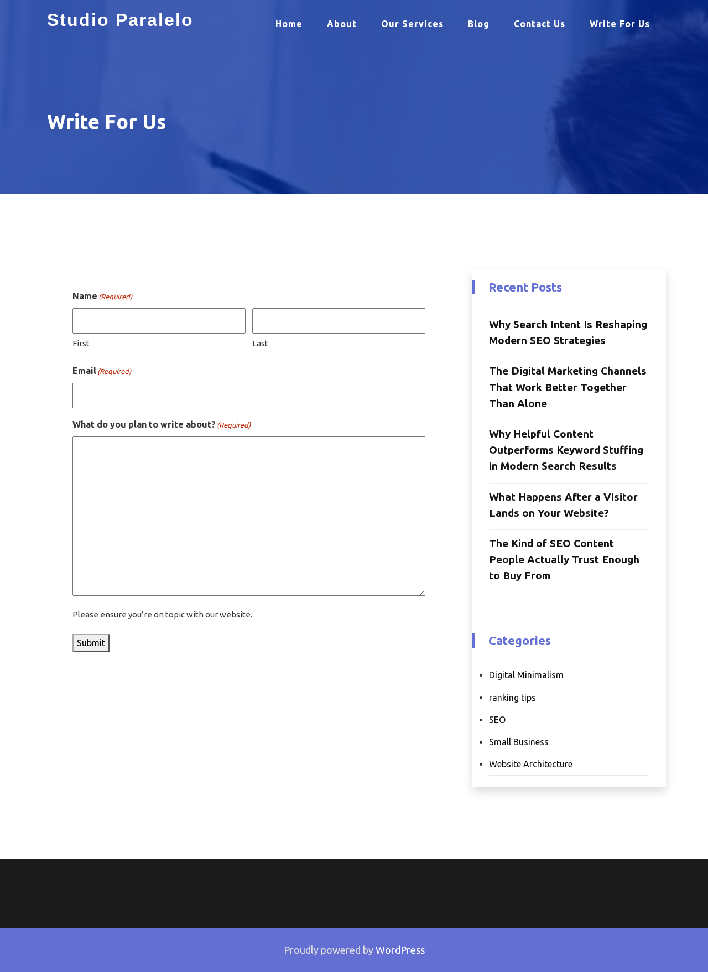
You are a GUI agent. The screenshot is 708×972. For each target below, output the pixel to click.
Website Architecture (530, 764)
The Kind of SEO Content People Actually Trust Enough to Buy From (564, 559)
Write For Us (620, 24)
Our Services (412, 24)
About (342, 24)
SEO (497, 720)
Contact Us (539, 24)
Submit (91, 643)
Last (260, 343)
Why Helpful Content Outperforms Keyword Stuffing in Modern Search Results (566, 450)
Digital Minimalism (526, 675)
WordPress (400, 949)
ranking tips (512, 698)
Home (289, 24)
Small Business (519, 742)
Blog (479, 24)
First (81, 343)
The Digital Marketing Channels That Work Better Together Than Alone (568, 387)
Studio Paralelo (120, 20)
